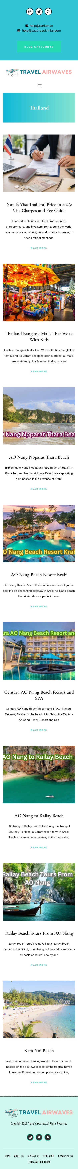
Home (7, 1156)
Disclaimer (48, 1156)
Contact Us (33, 1156)
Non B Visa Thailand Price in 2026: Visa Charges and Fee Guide (39, 207)
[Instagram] (29, 11)
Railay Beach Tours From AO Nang (39, 933)
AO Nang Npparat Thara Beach (39, 457)
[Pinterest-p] (48, 11)
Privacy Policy (65, 1156)
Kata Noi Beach (39, 1051)
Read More (39, 248)
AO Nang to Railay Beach (39, 816)
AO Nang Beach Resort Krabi (39, 574)
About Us (19, 1156)
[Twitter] (39, 11)
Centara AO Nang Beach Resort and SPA (39, 695)
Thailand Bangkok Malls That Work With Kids (39, 336)
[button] (39, 85)
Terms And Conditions (39, 1162)
